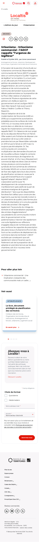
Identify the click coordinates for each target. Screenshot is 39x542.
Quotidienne (13, 396)
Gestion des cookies (26, 528)
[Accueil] (19, 3)
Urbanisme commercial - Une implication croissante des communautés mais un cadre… (16, 277)
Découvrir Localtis (14, 377)
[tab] (8, 339)
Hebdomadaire (14, 400)
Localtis (5, 9)
